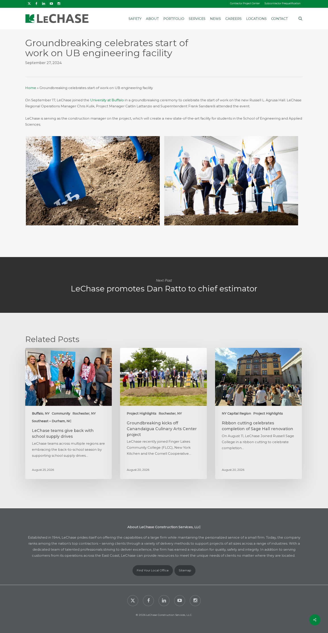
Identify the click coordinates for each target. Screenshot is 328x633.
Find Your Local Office (153, 570)
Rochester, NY (84, 413)
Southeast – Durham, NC (51, 421)
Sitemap (185, 570)
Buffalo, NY (41, 413)
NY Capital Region (236, 413)
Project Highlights (141, 413)
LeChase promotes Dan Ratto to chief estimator (164, 285)
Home (30, 88)
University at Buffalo (107, 100)
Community (61, 413)
